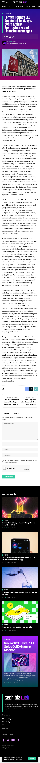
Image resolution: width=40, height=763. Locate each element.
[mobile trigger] (4, 2)
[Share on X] (10, 36)
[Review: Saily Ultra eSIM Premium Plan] (20, 612)
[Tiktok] (18, 740)
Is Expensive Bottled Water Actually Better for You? (19, 593)
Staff (10, 41)
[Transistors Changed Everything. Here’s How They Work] (20, 507)
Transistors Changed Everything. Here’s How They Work (18, 524)
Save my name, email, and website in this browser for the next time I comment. (21, 461)
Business (7, 13)
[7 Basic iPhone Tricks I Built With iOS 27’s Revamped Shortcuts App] (20, 542)
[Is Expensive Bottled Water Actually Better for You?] (20, 577)
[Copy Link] (13, 36)
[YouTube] (13, 740)
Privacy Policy (8, 759)
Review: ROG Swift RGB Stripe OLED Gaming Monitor (18, 646)
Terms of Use (18, 759)
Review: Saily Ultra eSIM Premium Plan (17, 627)
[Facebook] (3, 740)
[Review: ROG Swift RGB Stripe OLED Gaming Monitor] (20, 662)
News (8, 639)
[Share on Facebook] (7, 36)
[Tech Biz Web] (20, 2)
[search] (36, 2)
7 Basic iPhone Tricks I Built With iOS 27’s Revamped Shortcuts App (18, 558)
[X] (8, 740)
